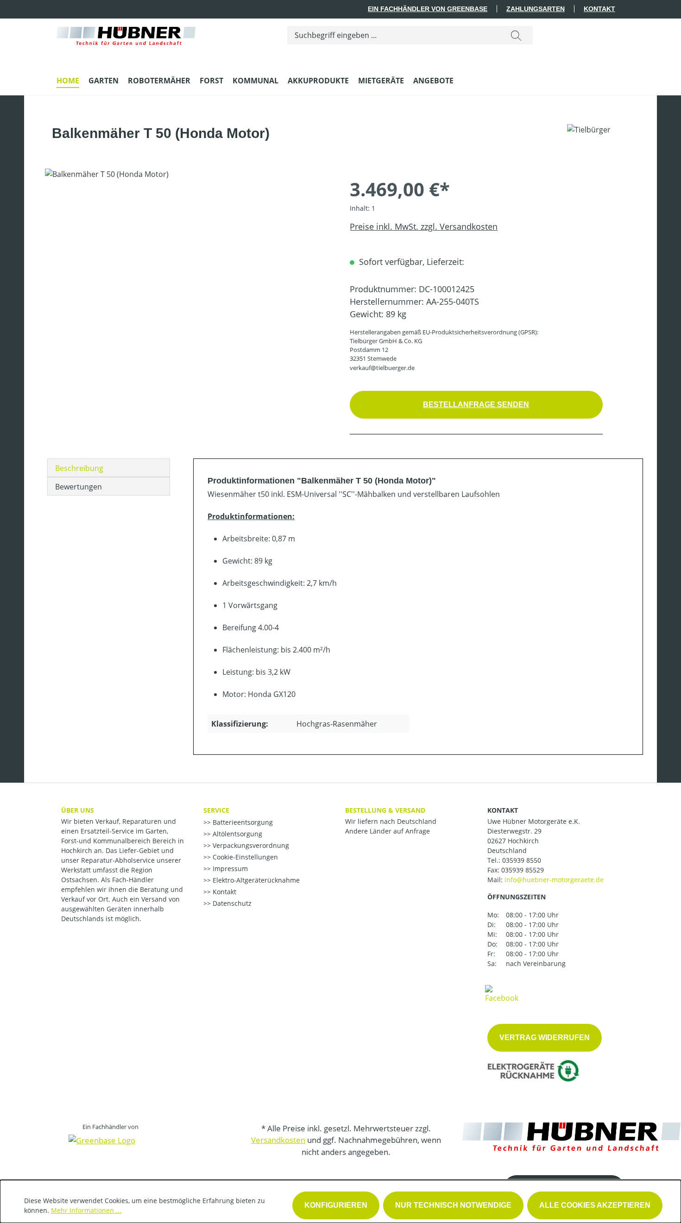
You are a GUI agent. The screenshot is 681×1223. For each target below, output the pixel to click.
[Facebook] (501, 993)
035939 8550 (521, 860)
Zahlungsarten (535, 9)
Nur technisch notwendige (453, 1205)
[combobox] (393, 35)
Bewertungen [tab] (78, 487)
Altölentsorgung (236, 833)
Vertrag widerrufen (544, 1037)
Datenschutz (231, 903)
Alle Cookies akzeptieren (594, 1205)
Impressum (229, 868)
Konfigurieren (335, 1205)
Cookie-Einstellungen (244, 857)
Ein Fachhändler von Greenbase (427, 9)
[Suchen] (516, 35)
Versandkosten (278, 1140)
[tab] (108, 467)
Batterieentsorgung (242, 822)
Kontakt (599, 9)
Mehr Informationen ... (86, 1210)
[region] (188, 268)
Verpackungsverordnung (250, 845)
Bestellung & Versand (385, 810)
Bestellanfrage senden (476, 404)
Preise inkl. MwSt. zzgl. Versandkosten (424, 226)
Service (216, 810)
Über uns (77, 810)
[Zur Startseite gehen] (126, 33)
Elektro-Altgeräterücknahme (255, 880)
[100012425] (188, 268)
